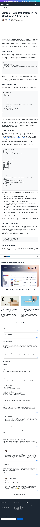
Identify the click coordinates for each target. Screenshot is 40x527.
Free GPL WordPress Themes (19, 507)
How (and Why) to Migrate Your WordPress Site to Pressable (18, 289)
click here (26, 249)
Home (2, 7)
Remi (10, 19)
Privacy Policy (7, 524)
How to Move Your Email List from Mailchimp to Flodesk (9, 310)
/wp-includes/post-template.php (20, 137)
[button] (38, 4)
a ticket (33, 230)
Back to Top (36, 524)
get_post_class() (7, 137)
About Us (2, 524)
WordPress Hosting (17, 506)
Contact (18, 524)
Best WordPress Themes (18, 508)
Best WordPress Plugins (18, 509)
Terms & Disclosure (13, 524)
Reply (37, 330)
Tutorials (5, 7)
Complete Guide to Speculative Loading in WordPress (30, 310)
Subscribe (20, 519)
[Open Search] (35, 4)
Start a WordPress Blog (18, 504)
